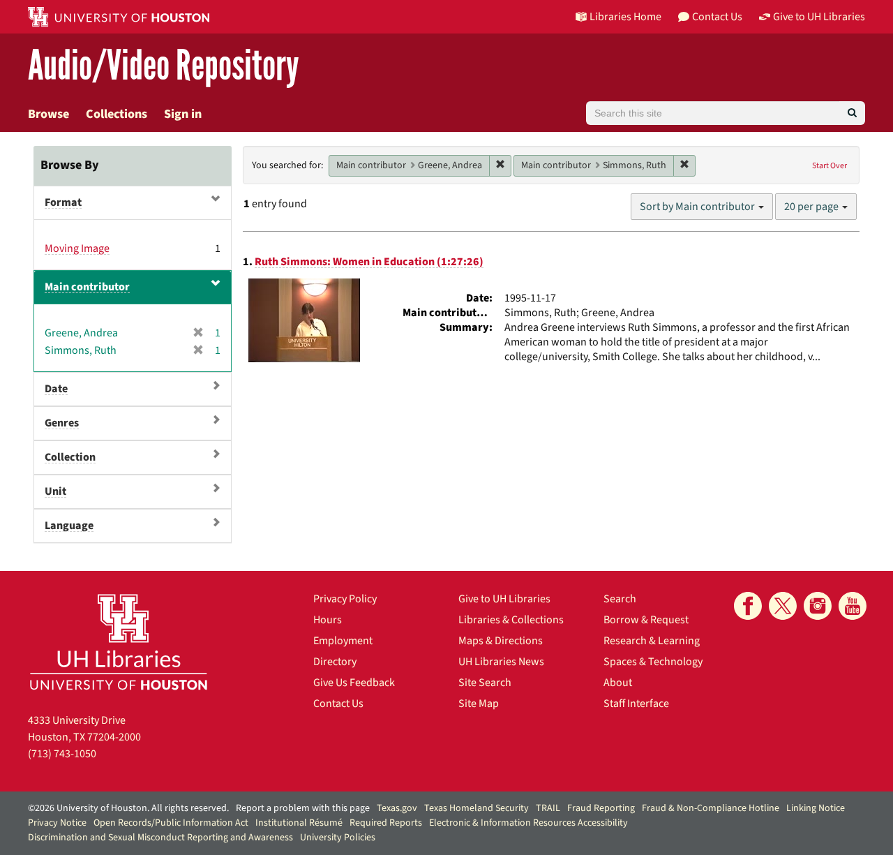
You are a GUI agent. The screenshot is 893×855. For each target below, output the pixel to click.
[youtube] (852, 606)
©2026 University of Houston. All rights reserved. (128, 808)
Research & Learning (651, 640)
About (617, 682)
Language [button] (69, 525)
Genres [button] (62, 423)
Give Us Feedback (354, 682)
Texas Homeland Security (476, 808)
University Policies (337, 838)
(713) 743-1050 (62, 753)
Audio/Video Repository (163, 66)
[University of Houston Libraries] (118, 642)
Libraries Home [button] (625, 16)
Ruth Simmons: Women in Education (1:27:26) (369, 261)
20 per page (812, 206)
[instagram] (818, 606)
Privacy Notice (57, 823)
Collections (116, 114)
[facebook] (748, 606)
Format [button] (63, 202)
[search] (852, 113)
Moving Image (77, 248)
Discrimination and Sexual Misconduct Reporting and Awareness (160, 838)
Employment (343, 640)
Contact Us (338, 703)
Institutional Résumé (299, 823)
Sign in (183, 114)
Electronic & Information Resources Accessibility (528, 823)
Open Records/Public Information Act (170, 823)
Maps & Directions (500, 640)
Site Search (484, 682)
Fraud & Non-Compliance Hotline (710, 808)
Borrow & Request (646, 619)
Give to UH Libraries (504, 599)
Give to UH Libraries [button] (819, 16)
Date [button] (56, 388)
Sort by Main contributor (698, 206)
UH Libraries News (501, 661)
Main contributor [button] (87, 287)
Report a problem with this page (303, 808)
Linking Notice (815, 808)
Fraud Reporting (601, 808)
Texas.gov (397, 808)
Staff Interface (636, 703)
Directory (335, 661)
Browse (48, 114)
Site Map (478, 703)
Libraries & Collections (511, 619)
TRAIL (548, 808)
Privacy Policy (345, 599)
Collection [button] (70, 457)
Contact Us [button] (717, 16)
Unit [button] (55, 491)
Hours (327, 619)
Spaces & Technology (653, 661)
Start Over (829, 166)
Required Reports (386, 823)
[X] (783, 606)
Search (619, 599)
